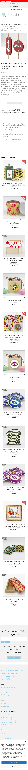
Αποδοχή (14, 762)
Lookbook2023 (5, 733)
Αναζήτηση (15, 6)
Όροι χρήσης (6, 679)
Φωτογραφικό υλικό (8, 676)
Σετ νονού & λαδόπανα (8, 736)
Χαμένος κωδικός (6, 690)
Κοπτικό (3, 103)
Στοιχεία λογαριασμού (8, 687)
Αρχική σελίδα (5, 24)
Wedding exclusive (6, 724)
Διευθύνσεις (5, 695)
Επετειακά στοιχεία (9, 26)
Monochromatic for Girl (8, 722)
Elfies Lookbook (6, 738)
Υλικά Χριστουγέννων (19, 24)
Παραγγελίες (5, 692)
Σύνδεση (8, 1)
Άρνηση (14, 766)
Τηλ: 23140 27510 (14, 3)
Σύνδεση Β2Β (5, 703)
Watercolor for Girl (7, 717)
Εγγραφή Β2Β (5, 706)
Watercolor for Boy (7, 715)
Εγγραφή (3, 1)
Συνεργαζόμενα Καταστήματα (12, 670)
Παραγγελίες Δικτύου (9, 673)
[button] (26, 741)
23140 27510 (14, 658)
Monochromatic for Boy (8, 720)
